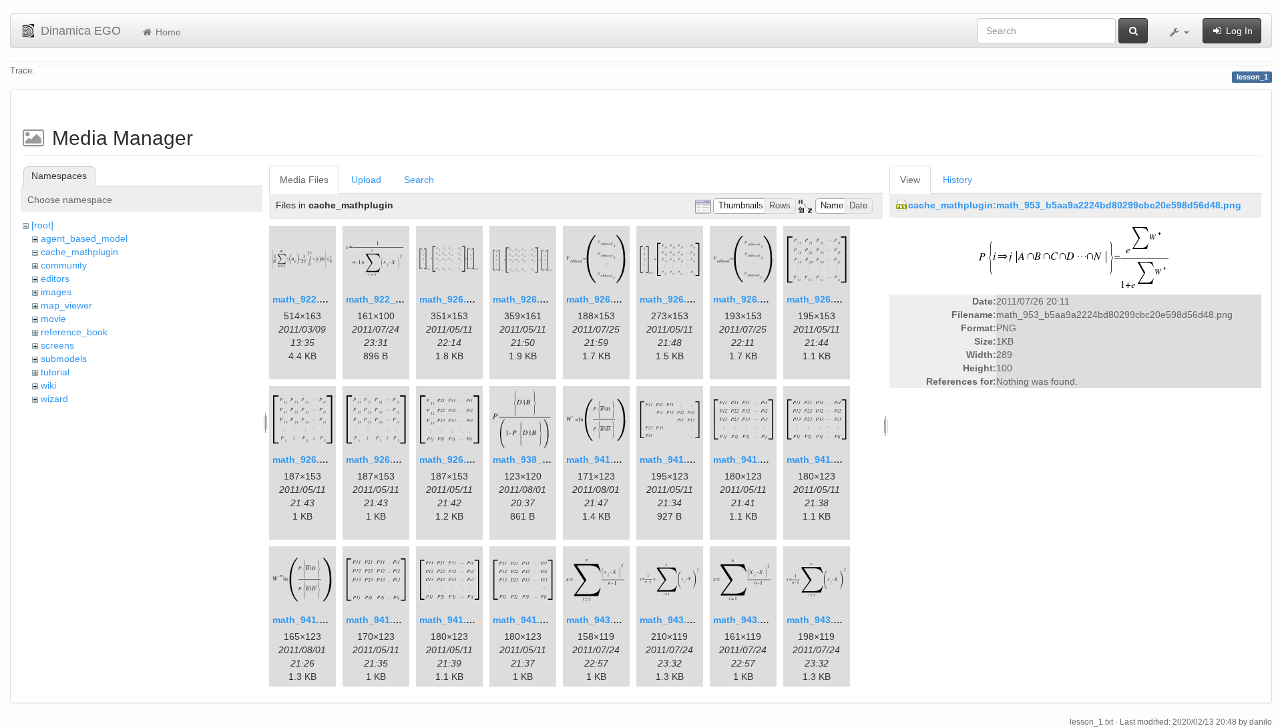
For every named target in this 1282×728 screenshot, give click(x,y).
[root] (42, 225)
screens (57, 345)
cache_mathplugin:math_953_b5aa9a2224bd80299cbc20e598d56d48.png (1074, 205)
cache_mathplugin (79, 251)
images (56, 292)
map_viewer (66, 305)
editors (55, 278)
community (64, 265)
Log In (1238, 30)
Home (167, 32)
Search (419, 179)
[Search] (1133, 30)
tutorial (55, 372)
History (957, 179)
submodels (64, 358)
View (910, 179)
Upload (366, 179)
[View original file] (1075, 257)
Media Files (304, 179)
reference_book (74, 332)
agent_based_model (84, 238)
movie (53, 318)
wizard (54, 398)
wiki (48, 385)
